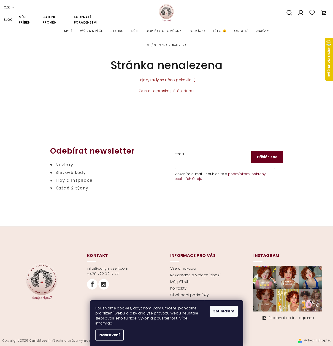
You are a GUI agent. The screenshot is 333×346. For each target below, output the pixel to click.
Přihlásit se (267, 156)
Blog (8, 19)
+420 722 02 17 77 (103, 274)
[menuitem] (68, 31)
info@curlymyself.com (107, 268)
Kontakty (178, 288)
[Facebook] (92, 284)
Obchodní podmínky (189, 295)
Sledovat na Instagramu (291, 317)
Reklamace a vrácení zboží (195, 275)
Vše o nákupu (183, 268)
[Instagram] (103, 284)
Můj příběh (24, 20)
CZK (7, 7)
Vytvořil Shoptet (317, 340)
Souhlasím (223, 311)
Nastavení (109, 335)
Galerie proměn (50, 20)
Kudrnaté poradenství (85, 20)
